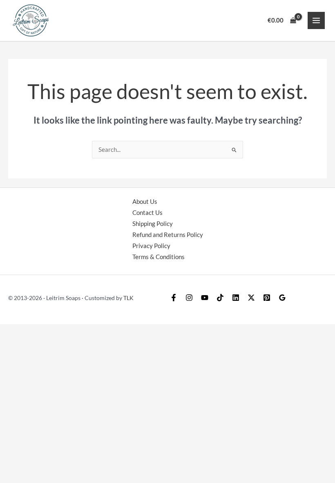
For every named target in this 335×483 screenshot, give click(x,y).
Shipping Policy (152, 223)
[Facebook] (173, 297)
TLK (128, 297)
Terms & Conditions (158, 256)
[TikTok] (220, 297)
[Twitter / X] (251, 297)
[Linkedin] (235, 297)
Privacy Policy (151, 245)
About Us (144, 201)
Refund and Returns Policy (167, 234)
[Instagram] (189, 297)
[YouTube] (204, 297)
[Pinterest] (266, 297)
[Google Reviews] (282, 297)
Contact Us (147, 212)
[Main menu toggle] (316, 20)
